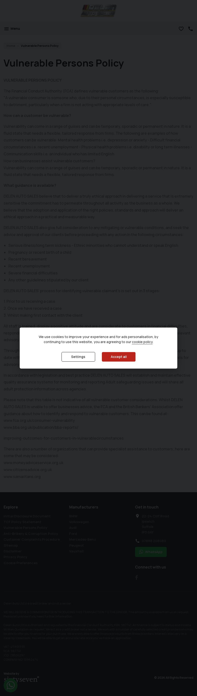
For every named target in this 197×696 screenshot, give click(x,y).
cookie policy (142, 342)
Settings (78, 357)
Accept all (119, 357)
